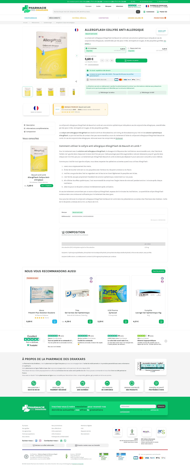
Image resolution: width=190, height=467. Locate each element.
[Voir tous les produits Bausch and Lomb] (57, 109)
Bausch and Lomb (91, 34)
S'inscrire (161, 406)
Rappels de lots (86, 431)
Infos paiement (56, 431)
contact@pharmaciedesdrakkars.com (81, 459)
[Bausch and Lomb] (162, 31)
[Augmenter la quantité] (112, 60)
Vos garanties (26, 431)
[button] (76, 81)
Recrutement (85, 434)
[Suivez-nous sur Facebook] (36, 440)
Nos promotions (57, 425)
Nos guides (25, 428)
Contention (103, 18)
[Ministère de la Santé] (117, 432)
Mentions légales (86, 425)
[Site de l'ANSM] (147, 432)
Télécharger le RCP (148, 92)
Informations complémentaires (37, 128)
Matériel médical (79, 18)
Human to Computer (77, 464)
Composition (31, 132)
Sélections (119, 6)
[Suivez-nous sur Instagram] (40, 440)
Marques (108, 6)
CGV (82, 428)
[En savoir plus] (76, 30)
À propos (88, 6)
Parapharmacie (31, 18)
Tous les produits (158, 271)
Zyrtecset (119, 138)
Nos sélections (56, 428)
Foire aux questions (28, 434)
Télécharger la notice (107, 92)
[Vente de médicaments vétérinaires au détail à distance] (121, 456)
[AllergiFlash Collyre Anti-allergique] (51, 55)
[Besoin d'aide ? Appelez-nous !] (65, 440)
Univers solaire (135, 18)
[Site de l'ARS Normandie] (161, 432)
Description (30, 125)
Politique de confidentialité (60, 436)
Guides (98, 6)
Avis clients (25, 436)
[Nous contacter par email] (61, 440)
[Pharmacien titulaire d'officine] (104, 456)
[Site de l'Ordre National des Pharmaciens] (132, 432)
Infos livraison (56, 434)
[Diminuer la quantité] (102, 60)
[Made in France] (37, 109)
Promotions (159, 18)
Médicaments (54, 18)
